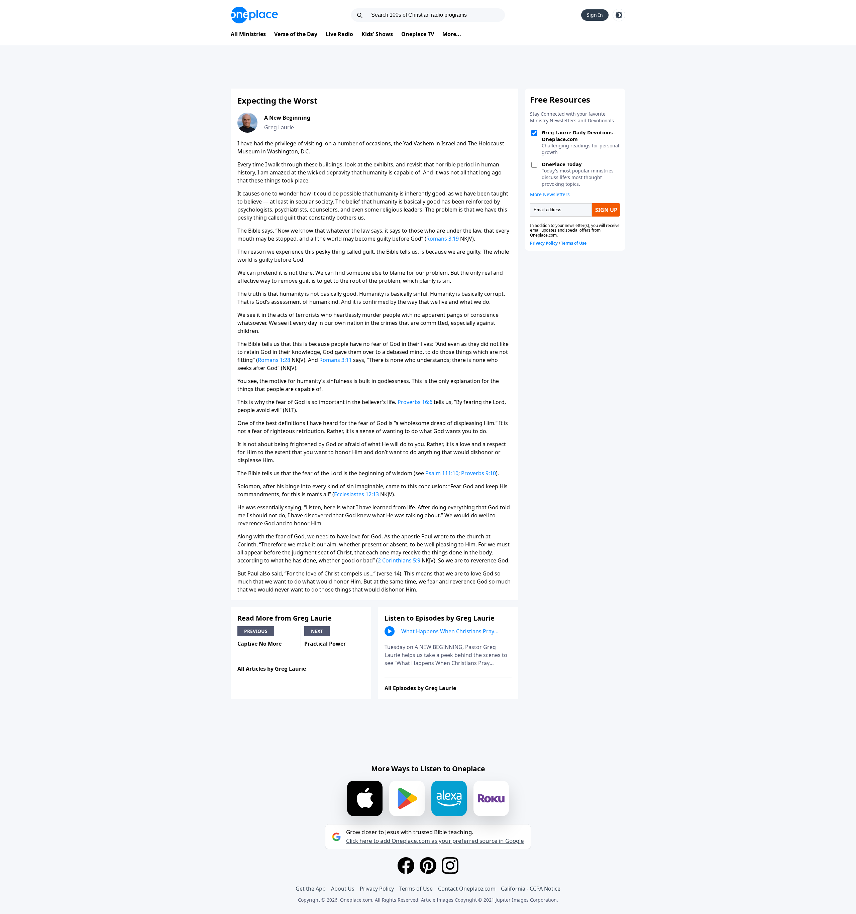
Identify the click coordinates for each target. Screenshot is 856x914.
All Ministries (248, 34)
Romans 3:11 (335, 360)
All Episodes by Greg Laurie (420, 688)
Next (317, 631)
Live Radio (339, 34)
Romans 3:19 (442, 238)
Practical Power (325, 643)
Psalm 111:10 (441, 473)
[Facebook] (406, 865)
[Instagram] (450, 865)
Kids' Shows (377, 34)
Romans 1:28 (274, 360)
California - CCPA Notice (530, 888)
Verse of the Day (295, 34)
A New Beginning (287, 117)
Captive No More (259, 643)
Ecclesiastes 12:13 (356, 494)
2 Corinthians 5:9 (399, 560)
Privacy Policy (377, 888)
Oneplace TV (417, 34)
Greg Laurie (279, 127)
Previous (256, 631)
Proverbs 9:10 (478, 473)
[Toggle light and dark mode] (619, 15)
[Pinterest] (428, 865)
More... (451, 34)
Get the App (311, 888)
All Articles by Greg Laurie (271, 668)
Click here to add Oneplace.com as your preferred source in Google (435, 840)
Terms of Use (416, 888)
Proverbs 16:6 (415, 402)
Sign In (595, 15)
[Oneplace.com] (254, 15)
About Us (342, 888)
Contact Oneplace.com (467, 888)
